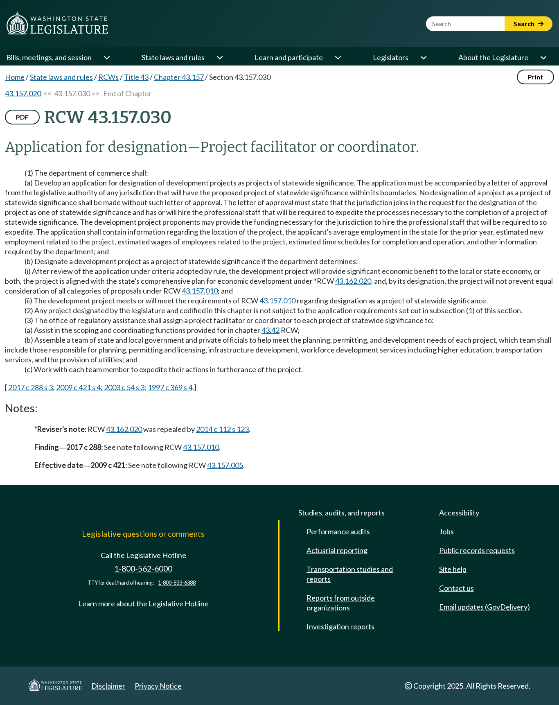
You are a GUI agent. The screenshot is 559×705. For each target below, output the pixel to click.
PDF (22, 117)
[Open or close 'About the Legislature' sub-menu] (543, 57)
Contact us (456, 587)
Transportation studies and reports (350, 574)
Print (535, 77)
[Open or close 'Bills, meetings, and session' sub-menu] (106, 57)
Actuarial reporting (337, 550)
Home (15, 76)
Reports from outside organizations (341, 602)
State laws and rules (173, 57)
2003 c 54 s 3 (124, 387)
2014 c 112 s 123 (222, 429)
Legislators (390, 57)
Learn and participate (289, 57)
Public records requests (477, 550)
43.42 (270, 329)
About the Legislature (493, 57)
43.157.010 (200, 290)
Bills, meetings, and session (49, 57)
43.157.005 (225, 465)
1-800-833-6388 (177, 583)
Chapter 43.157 (179, 76)
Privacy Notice (158, 685)
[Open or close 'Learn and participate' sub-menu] (337, 57)
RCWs (108, 76)
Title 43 (136, 76)
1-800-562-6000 (143, 568)
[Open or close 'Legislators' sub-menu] (423, 57)
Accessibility (459, 512)
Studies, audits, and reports (341, 512)
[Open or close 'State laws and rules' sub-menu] (219, 57)
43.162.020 (353, 280)
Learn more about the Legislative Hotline (143, 603)
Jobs (446, 531)
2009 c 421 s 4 (78, 387)
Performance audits (338, 531)
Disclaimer (108, 685)
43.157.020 (23, 93)
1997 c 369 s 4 (170, 387)
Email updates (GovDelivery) (484, 606)
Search (525, 23)
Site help (453, 569)
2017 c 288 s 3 (30, 387)
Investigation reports (340, 626)
